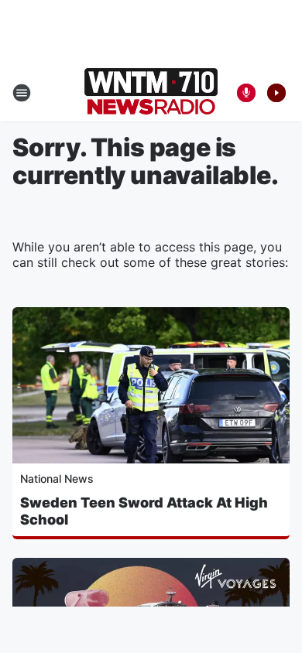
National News (57, 478)
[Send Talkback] (246, 93)
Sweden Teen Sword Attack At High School (144, 511)
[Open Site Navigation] (21, 93)
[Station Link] (151, 93)
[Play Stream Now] (276, 93)
